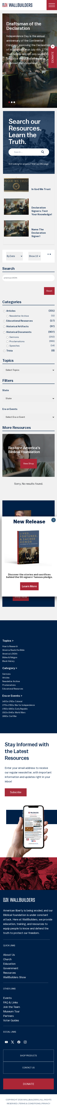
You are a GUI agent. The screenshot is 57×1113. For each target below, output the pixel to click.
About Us (9, 954)
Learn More (29, 586)
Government (10, 968)
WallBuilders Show (14, 977)
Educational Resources (19, 321)
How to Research (10, 646)
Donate (52, 57)
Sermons (14, 337)
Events (7, 997)
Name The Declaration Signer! (39, 233)
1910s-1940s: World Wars (13, 712)
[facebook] (18, 1042)
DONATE (28, 1084)
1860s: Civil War (9, 716)
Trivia (9, 351)
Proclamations (17, 341)
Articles (10, 311)
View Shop (28, 464)
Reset (49, 291)
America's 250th (9, 654)
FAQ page (44, 164)
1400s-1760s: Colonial (12, 701)
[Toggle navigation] (52, 5)
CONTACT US (28, 1068)
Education (9, 963)
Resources (9, 972)
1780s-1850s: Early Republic (15, 709)
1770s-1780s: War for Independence (18, 705)
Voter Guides (11, 1020)
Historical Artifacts (17, 326)
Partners (8, 1015)
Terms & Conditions (29, 1103)
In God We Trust (41, 189)
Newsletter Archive (19, 316)
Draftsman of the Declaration (23, 26)
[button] (9, 102)
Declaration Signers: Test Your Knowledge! (42, 211)
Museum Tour (11, 1011)
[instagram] (25, 1042)
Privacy (46, 1103)
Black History (8, 661)
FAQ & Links (10, 1002)
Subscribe (15, 792)
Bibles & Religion (9, 657)
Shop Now (20, 596)
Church (7, 959)
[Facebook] (6, 1042)
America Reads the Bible (13, 650)
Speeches (15, 346)
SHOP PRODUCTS (28, 1056)
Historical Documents (18, 332)
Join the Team (11, 1006)
